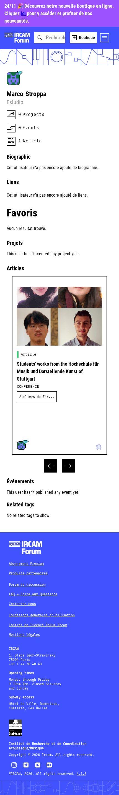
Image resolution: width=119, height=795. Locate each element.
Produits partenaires (28, 573)
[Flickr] (49, 767)
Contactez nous (22, 604)
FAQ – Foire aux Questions (33, 594)
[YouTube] (37, 767)
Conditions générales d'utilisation (42, 615)
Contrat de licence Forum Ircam (38, 625)
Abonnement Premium (26, 563)
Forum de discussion (27, 584)
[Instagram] (14, 767)
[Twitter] (26, 767)
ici (23, 13)
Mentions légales (24, 634)
